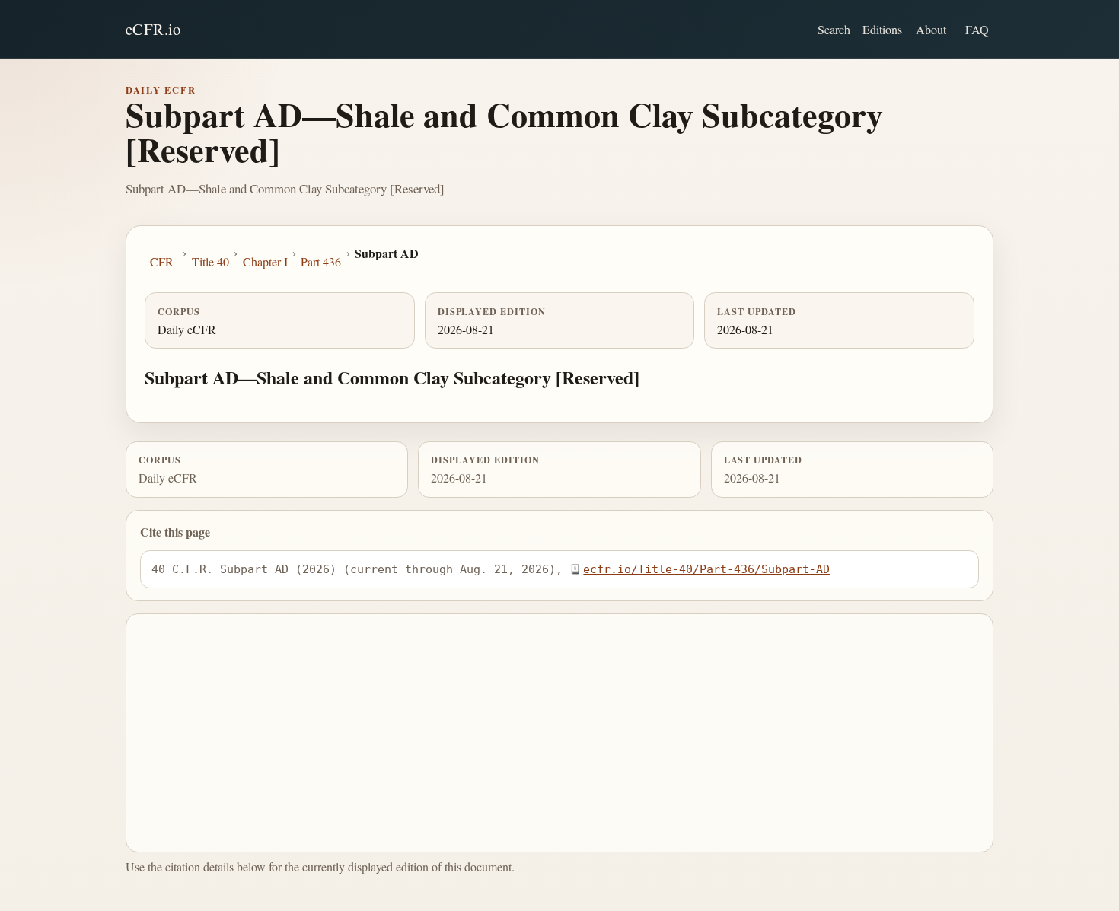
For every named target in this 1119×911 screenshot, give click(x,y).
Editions (882, 29)
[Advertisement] (560, 732)
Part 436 (321, 261)
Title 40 (210, 261)
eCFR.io (153, 29)
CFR (162, 261)
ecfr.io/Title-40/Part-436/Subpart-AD (706, 568)
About (931, 29)
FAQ (977, 29)
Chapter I (265, 261)
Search (834, 29)
